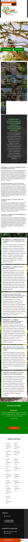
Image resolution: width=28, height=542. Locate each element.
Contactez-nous (7, 49)
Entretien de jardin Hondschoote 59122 (8, 454)
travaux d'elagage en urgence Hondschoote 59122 (8, 490)
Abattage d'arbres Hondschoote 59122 (17, 462)
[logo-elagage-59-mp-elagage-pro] (10, 11)
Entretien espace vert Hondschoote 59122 (8, 446)
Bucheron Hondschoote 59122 (17, 482)
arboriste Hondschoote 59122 (17, 488)
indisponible (5, 0)
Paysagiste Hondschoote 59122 (17, 476)
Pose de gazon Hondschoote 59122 (8, 462)
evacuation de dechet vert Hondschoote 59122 (8, 500)
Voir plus (14, 427)
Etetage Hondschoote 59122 (17, 468)
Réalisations (19, 49)
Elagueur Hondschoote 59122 (8, 482)
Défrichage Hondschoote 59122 (8, 476)
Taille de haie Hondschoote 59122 (8, 469)
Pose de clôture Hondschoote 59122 (17, 446)
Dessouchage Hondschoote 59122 (17, 453)
